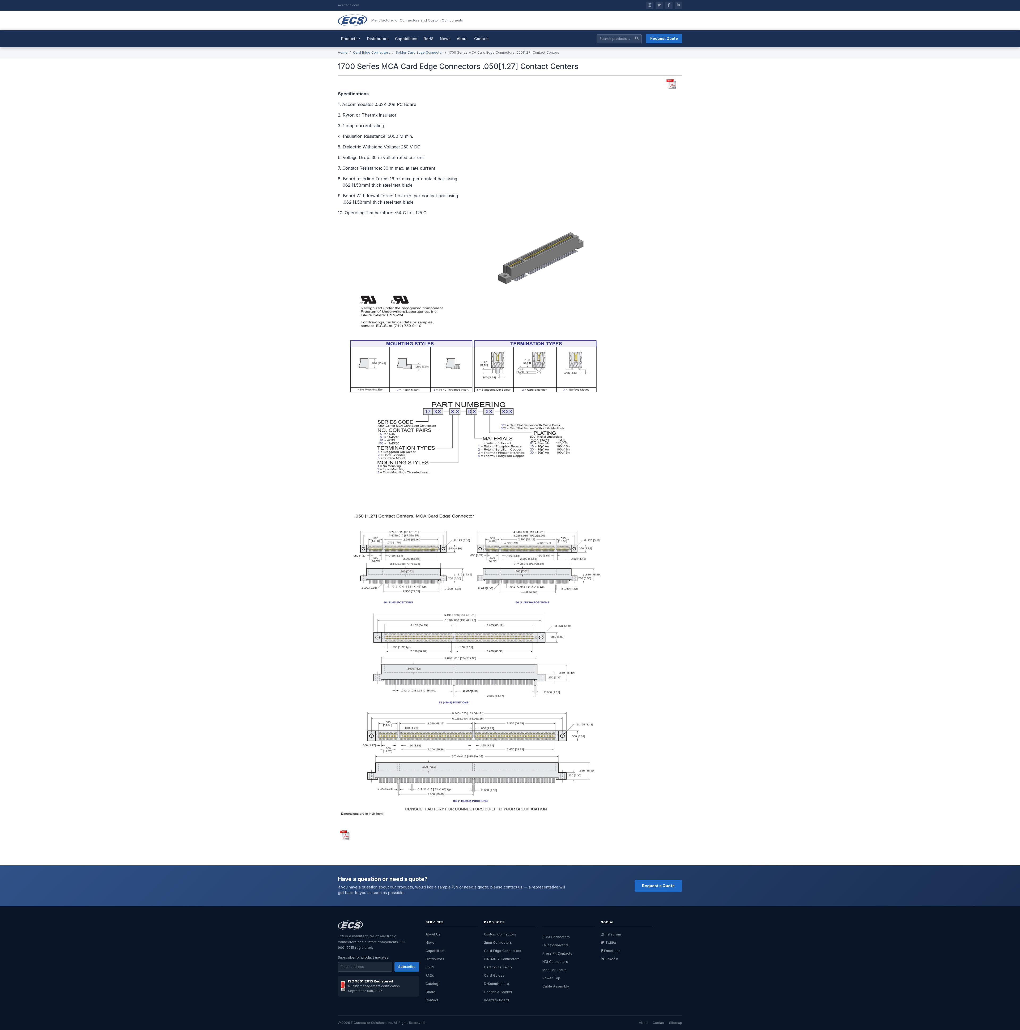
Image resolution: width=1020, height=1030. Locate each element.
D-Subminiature (496, 984)
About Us (433, 934)
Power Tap (551, 978)
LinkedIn (611, 959)
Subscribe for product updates (363, 957)
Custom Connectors (500, 934)
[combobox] (619, 38)
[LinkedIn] (678, 5)
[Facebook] (669, 5)
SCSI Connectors (556, 937)
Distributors (378, 38)
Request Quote (664, 38)
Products (349, 38)
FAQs (430, 975)
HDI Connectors (555, 962)
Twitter (611, 942)
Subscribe (406, 967)
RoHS (429, 38)
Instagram (613, 934)
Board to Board (496, 1000)
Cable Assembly (555, 986)
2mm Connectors (498, 942)
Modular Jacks (554, 970)
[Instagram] (649, 5)
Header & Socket (498, 992)
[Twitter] (659, 5)
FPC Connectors (555, 945)
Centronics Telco (498, 967)
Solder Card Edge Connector (419, 52)
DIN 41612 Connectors (502, 959)
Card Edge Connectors (371, 52)
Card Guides (494, 975)
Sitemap (675, 1023)
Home (342, 52)
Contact (481, 38)
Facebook (612, 951)
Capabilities (406, 38)
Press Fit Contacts (557, 953)
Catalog (432, 984)
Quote (430, 992)
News (445, 38)
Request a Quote (658, 885)
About (462, 38)
